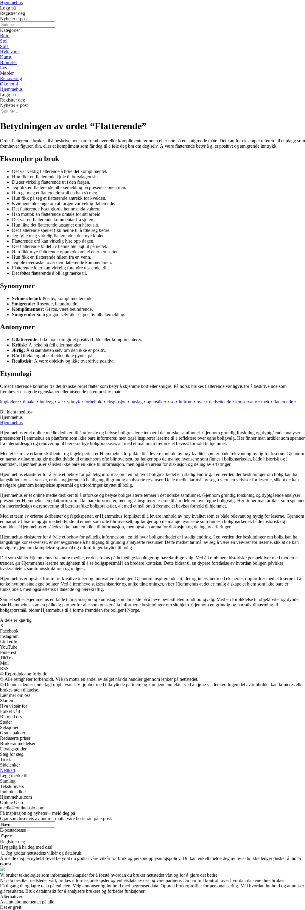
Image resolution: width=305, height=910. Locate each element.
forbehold (93, 401)
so (172, 401)
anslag (137, 401)
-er (60, 401)
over (201, 401)
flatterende (283, 401)
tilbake (29, 401)
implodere (9, 401)
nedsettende (220, 401)
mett (265, 401)
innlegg (47, 401)
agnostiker (156, 401)
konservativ (246, 401)
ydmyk (73, 401)
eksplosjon (117, 401)
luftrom (185, 401)
